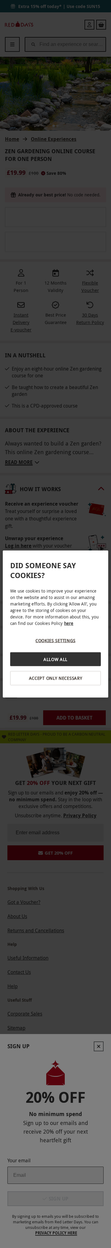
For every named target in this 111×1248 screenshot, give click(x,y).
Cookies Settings (55, 640)
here (68, 623)
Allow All (55, 659)
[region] (55, 624)
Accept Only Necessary (55, 678)
